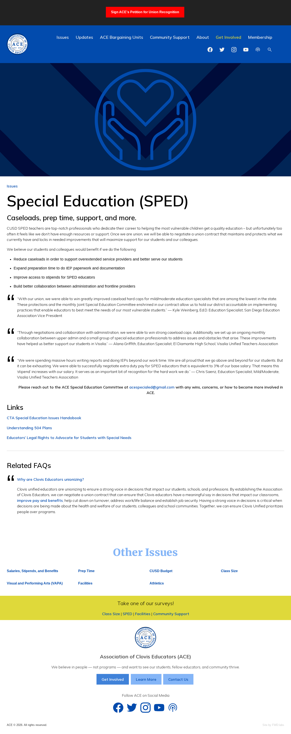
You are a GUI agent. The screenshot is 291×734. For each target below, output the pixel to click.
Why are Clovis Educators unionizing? (50, 479)
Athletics (157, 583)
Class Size (229, 571)
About (202, 37)
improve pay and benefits (40, 500)
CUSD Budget (161, 571)
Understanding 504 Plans (29, 427)
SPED (127, 613)
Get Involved (228, 37)
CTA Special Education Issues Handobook (44, 417)
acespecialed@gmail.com (152, 387)
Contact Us (178, 679)
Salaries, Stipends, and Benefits (32, 571)
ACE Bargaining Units (121, 37)
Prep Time (86, 571)
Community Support (170, 37)
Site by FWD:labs (273, 725)
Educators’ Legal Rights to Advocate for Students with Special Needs (69, 437)
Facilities (85, 583)
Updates (84, 37)
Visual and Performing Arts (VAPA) (35, 583)
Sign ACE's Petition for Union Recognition (145, 12)
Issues (62, 37)
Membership (260, 37)
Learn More (146, 679)
